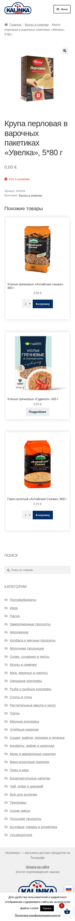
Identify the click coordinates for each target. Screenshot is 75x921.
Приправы (18, 802)
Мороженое (19, 632)
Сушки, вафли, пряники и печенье (37, 738)
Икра (14, 608)
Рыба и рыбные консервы (30, 689)
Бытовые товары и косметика (33, 827)
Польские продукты (25, 819)
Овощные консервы (26, 681)
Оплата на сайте (37, 867)
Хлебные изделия (24, 729)
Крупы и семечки (37, 24)
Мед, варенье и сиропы (29, 673)
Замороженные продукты (30, 624)
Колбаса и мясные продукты (33, 640)
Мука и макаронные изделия (33, 754)
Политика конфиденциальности (37, 915)
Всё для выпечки (23, 794)
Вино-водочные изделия (29, 762)
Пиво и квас (19, 770)
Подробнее (37, 411)
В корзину (43, 304)
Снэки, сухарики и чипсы (29, 657)
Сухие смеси (20, 811)
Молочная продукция (27, 648)
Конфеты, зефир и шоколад (32, 746)
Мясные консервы (24, 721)
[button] (65, 51)
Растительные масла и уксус (33, 705)
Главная (15, 24)
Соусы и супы (21, 697)
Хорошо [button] (47, 908)
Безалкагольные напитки (30, 778)
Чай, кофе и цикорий (26, 786)
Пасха (15, 616)
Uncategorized (21, 835)
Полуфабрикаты (23, 600)
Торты (15, 713)
